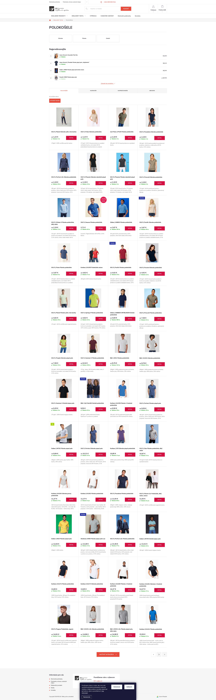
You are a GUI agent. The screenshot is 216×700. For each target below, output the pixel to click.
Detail (71, 138)
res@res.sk (99, 681)
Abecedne (152, 90)
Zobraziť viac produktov (107, 83)
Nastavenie (86, 697)
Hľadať (126, 9)
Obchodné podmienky (54, 2)
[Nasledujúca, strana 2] (159, 654)
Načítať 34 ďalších (106, 654)
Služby (52, 688)
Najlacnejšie (64, 90)
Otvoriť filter (55, 100)
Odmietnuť (116, 687)
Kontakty (53, 690)
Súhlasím (129, 687)
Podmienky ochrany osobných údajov (72, 2)
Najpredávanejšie (123, 90)
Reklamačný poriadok (56, 685)
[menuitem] (59, 16)
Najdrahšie (93, 90)
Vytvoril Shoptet (163, 696)
